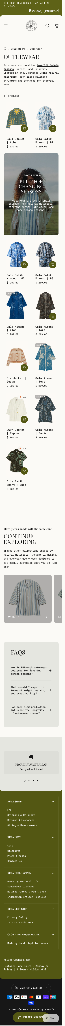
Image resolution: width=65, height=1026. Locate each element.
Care (10, 845)
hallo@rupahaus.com (17, 959)
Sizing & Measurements (22, 825)
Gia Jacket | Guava (16, 379)
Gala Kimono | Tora (44, 328)
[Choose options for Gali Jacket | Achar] (24, 128)
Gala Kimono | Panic (44, 431)
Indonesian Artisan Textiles (26, 896)
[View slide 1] (25, 781)
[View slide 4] (38, 781)
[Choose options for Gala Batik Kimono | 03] (52, 264)
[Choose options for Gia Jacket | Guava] (24, 367)
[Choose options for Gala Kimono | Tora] (52, 316)
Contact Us (14, 860)
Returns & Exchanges (20, 819)
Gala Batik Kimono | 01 (44, 140)
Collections (18, 48)
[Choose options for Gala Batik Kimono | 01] (52, 128)
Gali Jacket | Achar (16, 140)
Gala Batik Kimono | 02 (16, 276)
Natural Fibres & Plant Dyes (26, 891)
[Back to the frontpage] (5, 48)
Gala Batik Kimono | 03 (44, 276)
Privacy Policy (17, 917)
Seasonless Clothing (20, 886)
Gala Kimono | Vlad (16, 328)
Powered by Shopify (42, 1009)
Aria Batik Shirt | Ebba (16, 482)
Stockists (13, 850)
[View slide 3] (33, 781)
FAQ (9, 809)
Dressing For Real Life (22, 881)
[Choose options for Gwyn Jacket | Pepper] (24, 419)
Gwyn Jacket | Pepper (16, 431)
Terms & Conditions (20, 922)
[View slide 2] (29, 781)
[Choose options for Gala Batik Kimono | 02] (24, 264)
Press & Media (16, 855)
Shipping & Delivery (21, 814)
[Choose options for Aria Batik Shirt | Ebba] (24, 471)
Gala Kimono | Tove (44, 379)
